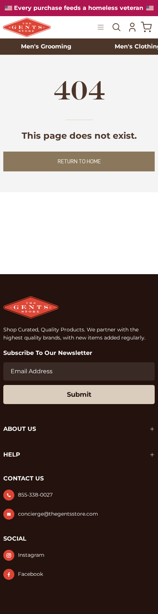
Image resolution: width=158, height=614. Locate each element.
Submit (79, 394)
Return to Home (79, 161)
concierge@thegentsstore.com (58, 514)
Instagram (31, 555)
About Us (19, 428)
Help (11, 454)
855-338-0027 (35, 494)
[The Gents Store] (36, 27)
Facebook (30, 574)
